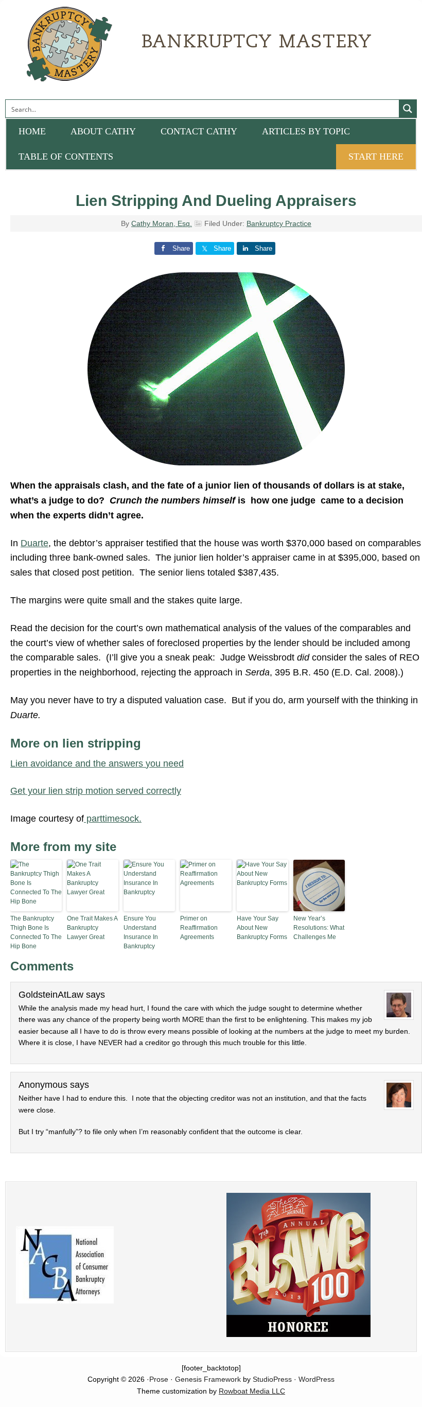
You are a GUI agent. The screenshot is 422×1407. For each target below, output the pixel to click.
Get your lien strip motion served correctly (95, 791)
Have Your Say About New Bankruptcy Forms (262, 928)
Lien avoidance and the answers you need (97, 763)
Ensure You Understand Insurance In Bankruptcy (141, 932)
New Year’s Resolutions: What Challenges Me (318, 928)
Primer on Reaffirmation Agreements (199, 928)
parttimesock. (113, 818)
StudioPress (272, 1379)
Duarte (34, 543)
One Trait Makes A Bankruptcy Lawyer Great (92, 928)
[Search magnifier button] (407, 108)
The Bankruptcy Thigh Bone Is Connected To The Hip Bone (36, 932)
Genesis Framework (208, 1379)
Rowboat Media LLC (252, 1391)
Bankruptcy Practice (279, 223)
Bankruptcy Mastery (121, 49)
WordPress (316, 1379)
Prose (158, 1379)
